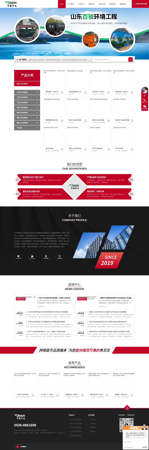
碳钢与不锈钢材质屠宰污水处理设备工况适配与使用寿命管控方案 (116, 298)
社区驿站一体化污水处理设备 (99, 92)
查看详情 (39, 306)
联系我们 (123, 4)
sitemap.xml (60, 433)
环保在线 (24, 433)
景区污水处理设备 (22, 117)
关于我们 (71, 4)
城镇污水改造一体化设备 (36, 59)
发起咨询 (145, 447)
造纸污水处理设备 (22, 112)
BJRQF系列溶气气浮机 (53, 59)
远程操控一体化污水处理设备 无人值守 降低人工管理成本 (48, 394)
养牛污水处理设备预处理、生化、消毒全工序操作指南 (46, 331)
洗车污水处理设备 (22, 107)
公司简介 (93, 419)
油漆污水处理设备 (98, 120)
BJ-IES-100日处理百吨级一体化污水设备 (74, 59)
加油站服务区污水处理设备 (76, 92)
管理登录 (30, 433)
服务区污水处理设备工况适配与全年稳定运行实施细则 (107, 312)
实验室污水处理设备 (122, 120)
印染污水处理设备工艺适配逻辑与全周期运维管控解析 (46, 322)
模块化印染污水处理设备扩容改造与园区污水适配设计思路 (109, 331)
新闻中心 (92, 4)
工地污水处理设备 (22, 97)
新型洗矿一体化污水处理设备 (53, 92)
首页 (61, 4)
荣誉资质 (93, 427)
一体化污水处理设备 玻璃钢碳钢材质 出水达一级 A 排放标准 (122, 394)
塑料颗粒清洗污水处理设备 (53, 120)
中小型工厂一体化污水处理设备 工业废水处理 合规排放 (23, 394)
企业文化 (93, 423)
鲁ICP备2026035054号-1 (48, 433)
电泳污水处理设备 (75, 120)
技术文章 (102, 4)
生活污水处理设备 (22, 92)
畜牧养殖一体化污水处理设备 (122, 92)
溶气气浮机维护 (97, 148)
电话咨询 (144, 102)
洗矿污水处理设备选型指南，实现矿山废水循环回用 (55, 298)
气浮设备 (19, 128)
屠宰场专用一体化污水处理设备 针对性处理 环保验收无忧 (73, 394)
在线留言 (112, 4)
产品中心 (81, 4)
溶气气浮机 (49, 148)
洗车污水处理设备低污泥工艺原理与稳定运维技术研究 (107, 322)
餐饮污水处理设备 (22, 123)
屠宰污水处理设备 (22, 83)
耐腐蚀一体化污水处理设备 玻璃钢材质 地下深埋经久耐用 (97, 394)
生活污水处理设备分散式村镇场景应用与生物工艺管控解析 (48, 312)
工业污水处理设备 (22, 102)
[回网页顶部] (144, 95)
